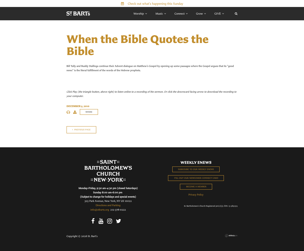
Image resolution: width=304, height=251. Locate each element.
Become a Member (196, 186)
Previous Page (82, 129)
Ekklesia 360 (231, 235)
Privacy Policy (195, 194)
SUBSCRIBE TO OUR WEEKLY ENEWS (196, 169)
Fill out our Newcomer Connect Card (196, 178)
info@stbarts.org (99, 209)
